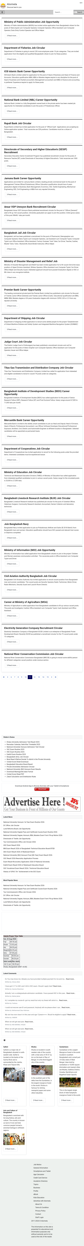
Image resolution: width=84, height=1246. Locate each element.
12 (34, 677)
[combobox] (63, 12)
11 (30, 677)
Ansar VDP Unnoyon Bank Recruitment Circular (30, 206)
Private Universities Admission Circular (20, 767)
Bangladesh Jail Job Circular (20, 232)
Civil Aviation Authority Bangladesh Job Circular (30, 576)
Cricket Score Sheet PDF (15, 774)
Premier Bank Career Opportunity (22, 289)
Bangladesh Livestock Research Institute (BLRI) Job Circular (37, 498)
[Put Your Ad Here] (42, 804)
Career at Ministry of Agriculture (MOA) (26, 602)
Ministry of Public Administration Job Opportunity (31, 21)
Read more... (70, 979)
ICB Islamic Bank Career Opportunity (24, 71)
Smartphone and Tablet (42, 1171)
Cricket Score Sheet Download (17, 762)
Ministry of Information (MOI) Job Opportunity (29, 550)
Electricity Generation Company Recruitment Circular (33, 628)
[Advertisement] (42, 709)
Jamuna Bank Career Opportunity (22, 178)
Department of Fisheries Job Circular (24, 47)
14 (43, 677)
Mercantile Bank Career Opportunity (24, 420)
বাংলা (81, 3)
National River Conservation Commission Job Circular (34, 654)
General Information (40, 1168)
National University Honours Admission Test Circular (25, 747)
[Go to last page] (55, 677)
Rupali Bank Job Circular (17, 123)
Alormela (12, 4)
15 (48, 677)
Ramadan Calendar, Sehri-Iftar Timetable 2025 (23, 744)
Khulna (33, 1047)
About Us (38, 1204)
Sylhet (5, 1047)
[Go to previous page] (8, 677)
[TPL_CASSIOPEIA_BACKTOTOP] (80, 1242)
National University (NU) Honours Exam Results (24, 769)
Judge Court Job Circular (18, 341)
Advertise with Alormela (42, 1201)
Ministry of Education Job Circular (23, 472)
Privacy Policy (40, 1211)
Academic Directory (40, 1181)
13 (39, 677)
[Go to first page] (4, 677)
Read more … (13, 36)
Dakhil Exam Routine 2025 (16, 754)
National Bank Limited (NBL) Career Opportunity (30, 99)
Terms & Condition (42, 1207)
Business (36, 1188)
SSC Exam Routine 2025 (15, 749)
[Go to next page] (51, 677)
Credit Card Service (40, 1178)
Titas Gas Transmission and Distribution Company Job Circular (38, 367)
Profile (35, 1191)
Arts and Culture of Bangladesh (10, 1111)
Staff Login (39, 1217)
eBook (35, 1194)
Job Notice (37, 1165)
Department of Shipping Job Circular (24, 318)
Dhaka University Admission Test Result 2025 (23, 742)
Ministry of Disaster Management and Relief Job (30, 261)
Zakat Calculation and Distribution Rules (21, 777)
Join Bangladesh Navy (16, 524)
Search (79, 12)
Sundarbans (63, 1047)
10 (26, 677)
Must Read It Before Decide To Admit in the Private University (29, 759)
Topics (35, 1184)
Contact (38, 1214)
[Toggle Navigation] (2, 12)
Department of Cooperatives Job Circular (27, 448)
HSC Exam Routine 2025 (15, 752)
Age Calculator (38, 1174)
